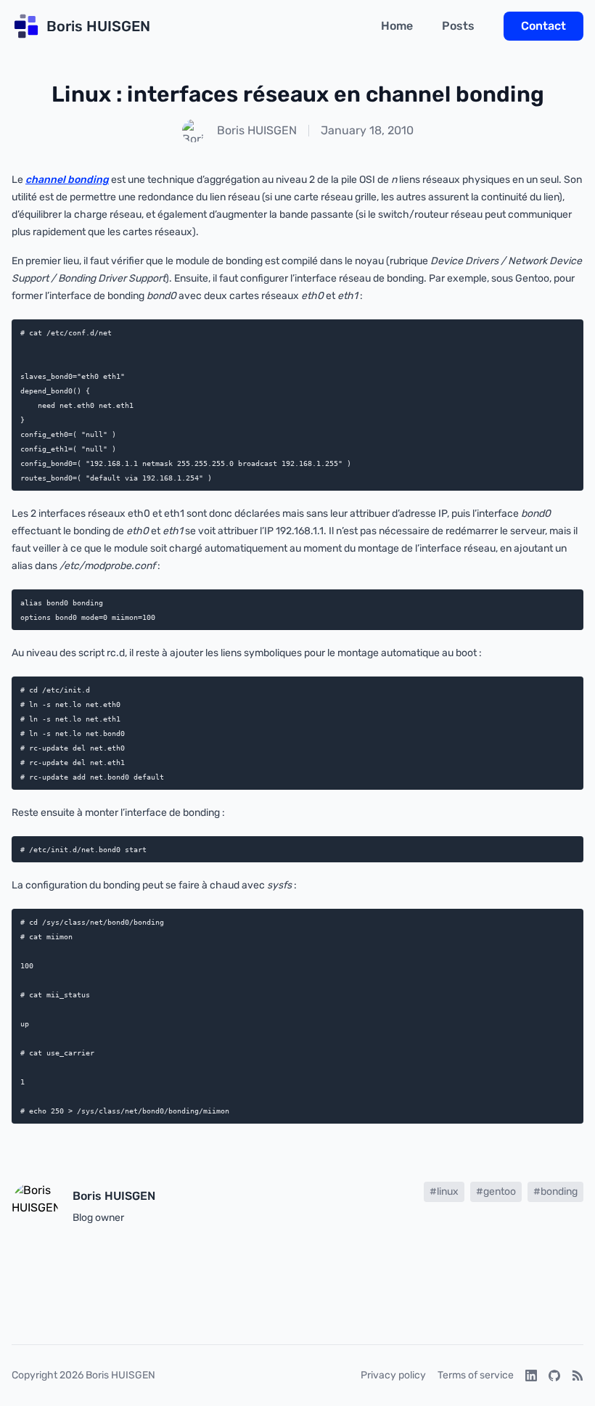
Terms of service (476, 1375)
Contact (543, 26)
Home (397, 26)
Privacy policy (393, 1375)
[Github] (554, 1375)
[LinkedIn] (531, 1375)
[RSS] (577, 1375)
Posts (458, 26)
